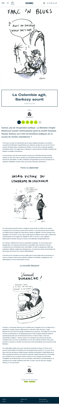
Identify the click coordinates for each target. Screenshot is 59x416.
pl (31, 122)
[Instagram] (51, 3)
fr (8, 3)
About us (4, 399)
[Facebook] (47, 3)
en (40, 122)
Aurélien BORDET (29, 117)
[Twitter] (49, 3)
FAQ (22, 401)
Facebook (32, 381)
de (23, 122)
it (35, 122)
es (27, 122)
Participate (12, 4)
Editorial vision (24, 399)
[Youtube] (53, 3)
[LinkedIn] (47, 401)
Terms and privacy (43, 399)
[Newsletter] (56, 3)
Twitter (26, 381)
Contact (4, 401)
